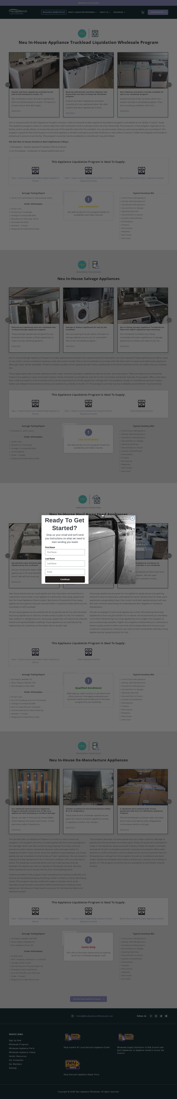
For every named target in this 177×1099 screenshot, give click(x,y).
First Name (50, 547)
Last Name (50, 559)
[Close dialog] (132, 518)
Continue (65, 579)
